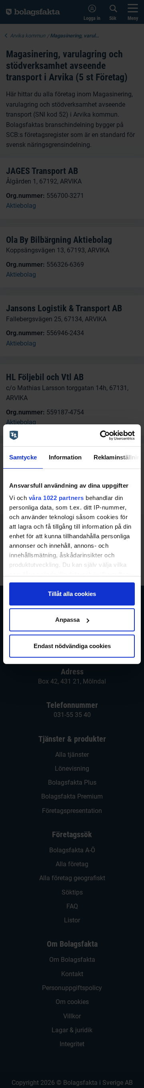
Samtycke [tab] (23, 457)
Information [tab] (65, 457)
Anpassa (67, 619)
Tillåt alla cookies (72, 593)
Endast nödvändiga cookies (72, 646)
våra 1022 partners (56, 497)
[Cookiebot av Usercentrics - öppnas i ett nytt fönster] (101, 435)
